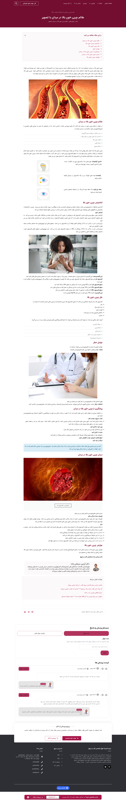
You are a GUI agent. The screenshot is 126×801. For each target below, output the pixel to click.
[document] (63, 400)
